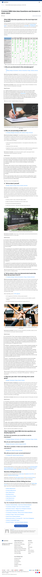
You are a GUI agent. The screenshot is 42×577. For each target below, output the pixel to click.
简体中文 (17, 570)
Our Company (30, 542)
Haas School (23, 93)
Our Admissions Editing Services (21, 525)
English (4, 570)
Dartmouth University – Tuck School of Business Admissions (17, 522)
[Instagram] (35, 572)
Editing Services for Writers (11, 496)
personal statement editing (11, 469)
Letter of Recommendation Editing (20, 550)
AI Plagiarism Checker (17, 564)
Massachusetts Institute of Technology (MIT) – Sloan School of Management (20, 518)
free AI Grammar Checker (30, 477)
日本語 (12, 570)
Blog (29, 548)
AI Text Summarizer (17, 561)
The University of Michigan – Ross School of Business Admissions (18, 506)
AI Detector (16, 566)
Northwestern (15, 70)
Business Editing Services (10, 488)
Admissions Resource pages (13, 475)
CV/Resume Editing (17, 551)
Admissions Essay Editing (18, 547)
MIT (20, 132)
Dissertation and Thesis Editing (19, 544)
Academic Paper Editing (18, 542)
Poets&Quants (32, 25)
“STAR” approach (17, 293)
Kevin (13, 529)
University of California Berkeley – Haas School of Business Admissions (18, 504)
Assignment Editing (17, 545)
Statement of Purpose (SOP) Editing (20, 548)
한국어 (8, 570)
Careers (29, 553)
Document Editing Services (11, 490)
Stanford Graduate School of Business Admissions (15, 510)
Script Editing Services (10, 498)
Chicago (28, 70)
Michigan (11, 70)
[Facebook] (37, 572)
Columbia (32, 70)
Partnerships (30, 547)
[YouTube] (39, 572)
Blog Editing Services (10, 494)
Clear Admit (26, 25)
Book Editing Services (10, 500)
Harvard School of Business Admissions (13, 516)
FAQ (28, 545)
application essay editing (22, 469)
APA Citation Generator (20, 477)
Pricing (29, 544)
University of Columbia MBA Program (12, 520)
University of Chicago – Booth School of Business (15, 514)
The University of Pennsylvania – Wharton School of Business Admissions (19, 512)
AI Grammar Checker (17, 558)
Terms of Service (31, 550)
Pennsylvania (24, 70)
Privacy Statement (31, 551)
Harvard (18, 185)
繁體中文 (21, 570)
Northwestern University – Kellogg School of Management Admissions (18, 508)
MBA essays (21, 473)
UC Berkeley (8, 132)
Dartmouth (31, 132)
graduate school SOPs (30, 473)
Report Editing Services (10, 492)
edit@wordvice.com (6, 544)
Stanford (20, 70)
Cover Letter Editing (17, 553)
